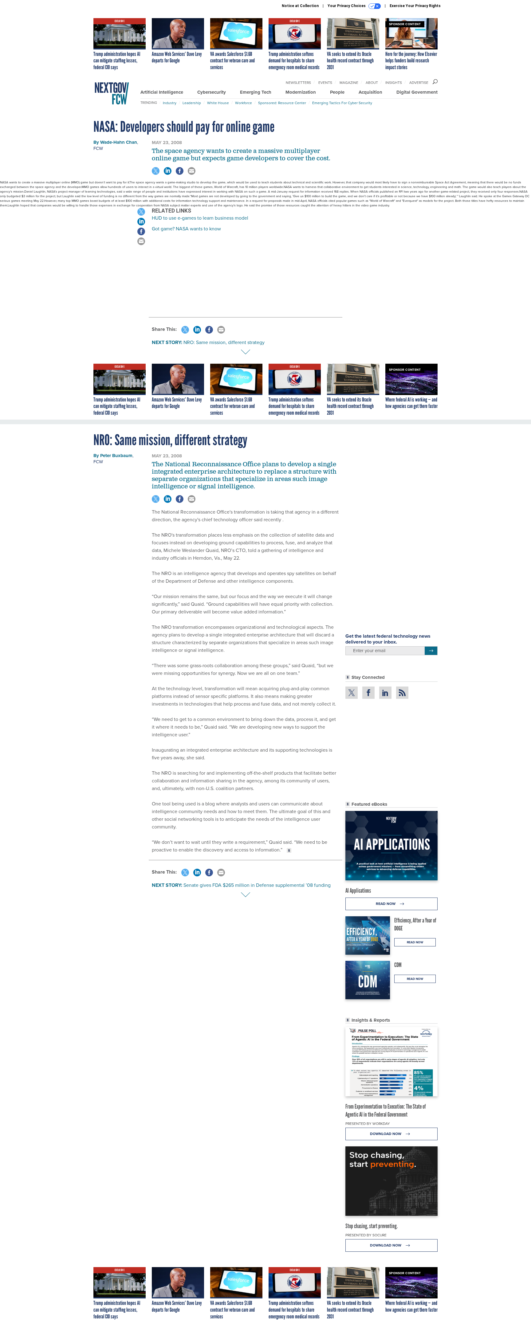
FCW (98, 148)
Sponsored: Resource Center (282, 103)
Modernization (300, 92)
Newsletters (298, 82)
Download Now (386, 1134)
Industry (169, 103)
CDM (398, 965)
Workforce (243, 103)
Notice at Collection (300, 6)
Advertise (418, 82)
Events (325, 82)
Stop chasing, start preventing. (371, 1226)
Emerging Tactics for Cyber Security (342, 103)
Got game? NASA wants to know (186, 228)
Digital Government (417, 92)
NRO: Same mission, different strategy (224, 342)
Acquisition (370, 92)
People (337, 92)
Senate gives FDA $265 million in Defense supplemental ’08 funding (257, 885)
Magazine (349, 82)
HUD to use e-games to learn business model (200, 217)
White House (218, 103)
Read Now (386, 903)
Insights (393, 82)
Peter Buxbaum (116, 455)
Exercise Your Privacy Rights (415, 6)
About (372, 82)
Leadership (192, 103)
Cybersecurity (211, 92)
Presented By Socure (366, 1235)
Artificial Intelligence (161, 92)
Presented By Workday (367, 1123)
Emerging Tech (255, 92)
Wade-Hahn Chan (118, 142)
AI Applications (358, 890)
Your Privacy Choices (347, 6)
